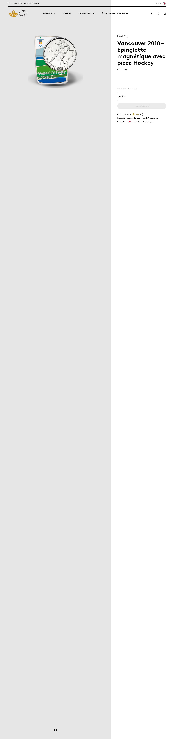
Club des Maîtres (15, 3)
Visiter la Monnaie (31, 3)
